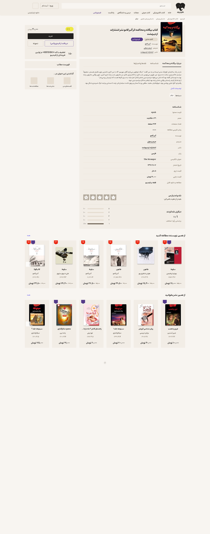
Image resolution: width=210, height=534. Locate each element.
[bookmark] (90, 52)
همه (28, 235)
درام (136, 19)
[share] (102, 52)
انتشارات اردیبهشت (146, 52)
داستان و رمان (160, 19)
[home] (180, 8)
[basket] (35, 6)
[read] (34, 80)
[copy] (30, 53)
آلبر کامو (148, 44)
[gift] (96, 52)
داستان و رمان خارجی (147, 19)
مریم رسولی (148, 48)
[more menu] (84, 52)
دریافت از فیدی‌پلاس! (59, 43)
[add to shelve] (67, 80)
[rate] (113, 197)
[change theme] (28, 6)
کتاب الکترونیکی (172, 19)
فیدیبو (182, 19)
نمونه (35, 43)
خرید (50, 36)
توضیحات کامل (176, 88)
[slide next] (28, 264)
